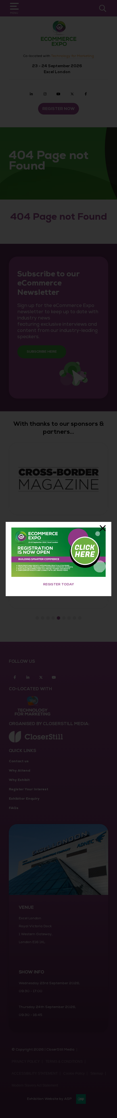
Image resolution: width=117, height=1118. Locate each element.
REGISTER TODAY (58, 584)
